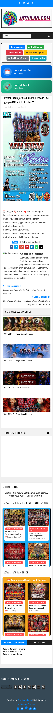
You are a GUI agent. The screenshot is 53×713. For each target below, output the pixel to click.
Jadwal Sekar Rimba (12, 651)
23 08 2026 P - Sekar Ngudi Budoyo (17, 414)
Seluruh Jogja (17, 47)
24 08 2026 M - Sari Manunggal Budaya (19, 387)
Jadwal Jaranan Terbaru (14, 649)
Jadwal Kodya (38, 58)
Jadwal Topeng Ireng (12, 654)
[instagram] (23, 3)
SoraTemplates (25, 700)
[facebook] (19, 3)
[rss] (32, 3)
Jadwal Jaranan (14, 643)
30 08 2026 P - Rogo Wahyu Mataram (18, 334)
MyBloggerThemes (26, 704)
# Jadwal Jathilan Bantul (30, 242)
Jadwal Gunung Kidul (35, 52)
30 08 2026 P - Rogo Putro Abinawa (17, 360)
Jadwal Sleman (35, 47)
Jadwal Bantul (14, 52)
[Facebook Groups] (26, 707)
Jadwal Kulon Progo (17, 58)
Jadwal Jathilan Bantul (17, 107)
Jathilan (39, 643)
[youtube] (28, 3)
